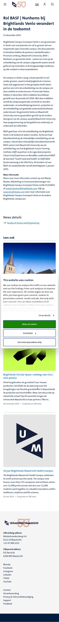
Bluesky (7, 564)
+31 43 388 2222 (11, 543)
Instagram (8, 571)
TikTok (6, 578)
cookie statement (27, 308)
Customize (28, 333)
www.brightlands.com (14, 191)
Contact (7, 590)
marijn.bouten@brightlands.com (21, 188)
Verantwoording (11, 593)
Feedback (7, 603)
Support (7, 600)
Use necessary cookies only (30, 342)
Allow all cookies (29, 324)
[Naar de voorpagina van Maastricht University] (19, 4)
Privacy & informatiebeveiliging (18, 596)
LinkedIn (7, 574)
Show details (44, 315)
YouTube (7, 581)
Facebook (7, 567)
